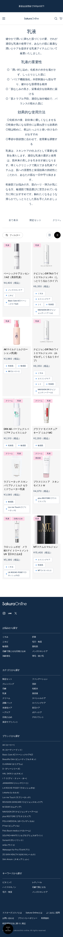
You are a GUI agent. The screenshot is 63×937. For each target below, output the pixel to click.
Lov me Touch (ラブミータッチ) (17, 509)
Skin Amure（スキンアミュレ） (16, 859)
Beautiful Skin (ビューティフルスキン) (19, 759)
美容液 (35, 693)
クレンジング (8, 684)
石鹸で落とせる (39, 887)
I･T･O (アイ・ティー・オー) (14, 778)
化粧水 (35, 688)
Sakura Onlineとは (34, 912)
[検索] (56, 18)
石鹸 (4, 688)
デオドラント (38, 717)
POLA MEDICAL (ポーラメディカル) (18, 821)
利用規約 (45, 918)
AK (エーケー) (13, 371)
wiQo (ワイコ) (8, 845)
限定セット (35, 220)
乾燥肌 (51, 304)
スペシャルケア (39, 698)
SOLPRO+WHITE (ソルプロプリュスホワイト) (22, 835)
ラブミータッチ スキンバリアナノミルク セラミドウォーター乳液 (16, 485)
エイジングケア (44, 299)
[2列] (57, 235)
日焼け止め (7, 717)
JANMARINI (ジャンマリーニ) (15, 783)
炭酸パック (7, 703)
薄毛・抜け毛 (38, 656)
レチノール (37, 882)
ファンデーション (40, 679)
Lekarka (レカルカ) (10, 792)
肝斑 (34, 637)
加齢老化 (6, 656)
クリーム (6, 698)
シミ (39, 304)
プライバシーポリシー (27, 918)
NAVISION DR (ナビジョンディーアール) (47, 311)
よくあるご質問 (53, 912)
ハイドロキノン (9, 887)
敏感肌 (23, 366)
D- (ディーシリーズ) (11, 769)
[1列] (49, 235)
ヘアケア (6, 712)
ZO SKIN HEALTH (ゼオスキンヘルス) (18, 854)
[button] (2, 595)
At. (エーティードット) (12, 750)
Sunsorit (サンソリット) (12, 840)
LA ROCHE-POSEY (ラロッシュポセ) (18, 788)
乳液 (4, 693)
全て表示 (13, 220)
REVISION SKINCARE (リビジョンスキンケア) (22, 802)
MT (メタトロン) (44, 570)
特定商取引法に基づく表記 (14, 923)
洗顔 (34, 684)
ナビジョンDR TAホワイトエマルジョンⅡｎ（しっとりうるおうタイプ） (46, 277)
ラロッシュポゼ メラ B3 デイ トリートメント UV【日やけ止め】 (16, 550)
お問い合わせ (8, 918)
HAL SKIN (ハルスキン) (12, 773)
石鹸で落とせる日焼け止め (14, 651)
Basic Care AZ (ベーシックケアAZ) (17, 302)
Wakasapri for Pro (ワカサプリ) (16, 849)
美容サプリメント (10, 722)
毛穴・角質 (37, 641)
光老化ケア (7, 707)
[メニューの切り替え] (3, 18)
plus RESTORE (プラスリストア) (47, 500)
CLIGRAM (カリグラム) (12, 764)
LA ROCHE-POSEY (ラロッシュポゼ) (17, 574)
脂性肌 (35, 646)
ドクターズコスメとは (12, 912)
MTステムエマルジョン (45, 546)
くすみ (40, 293)
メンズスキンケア (15, 290)
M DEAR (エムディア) (11, 807)
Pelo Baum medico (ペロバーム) (16, 830)
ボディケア (37, 712)
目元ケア (36, 707)
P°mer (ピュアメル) (10, 826)
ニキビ (10, 295)
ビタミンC (7, 882)
